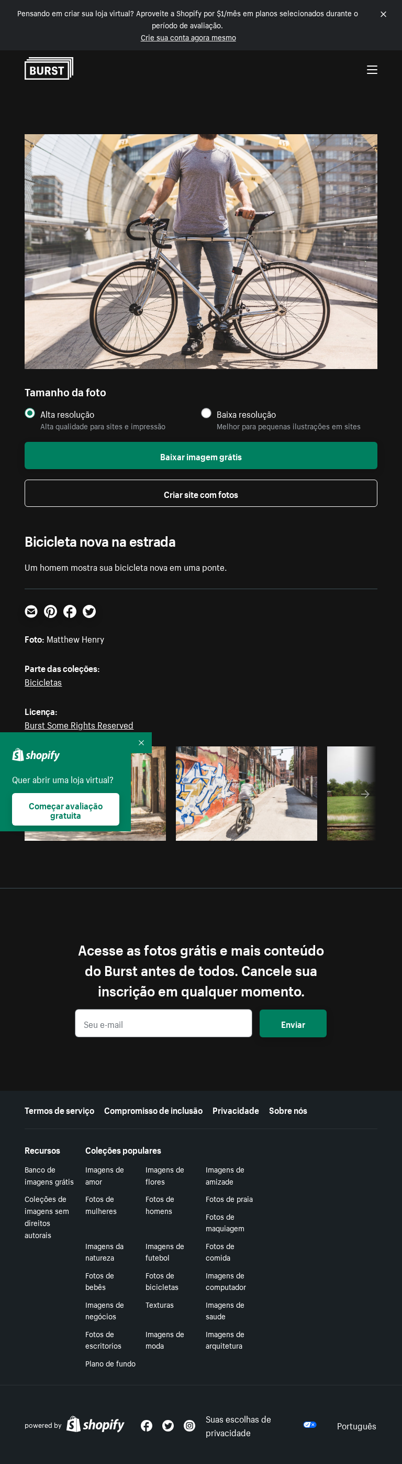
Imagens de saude (225, 1310)
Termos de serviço (59, 1109)
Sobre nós (288, 1109)
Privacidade (236, 1109)
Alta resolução (67, 414)
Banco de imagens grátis (49, 1175)
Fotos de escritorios (103, 1339)
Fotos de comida (220, 1251)
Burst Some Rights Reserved (79, 724)
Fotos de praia (229, 1198)
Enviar (293, 1023)
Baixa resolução (246, 414)
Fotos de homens (160, 1204)
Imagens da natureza (104, 1251)
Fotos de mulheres (101, 1204)
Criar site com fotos (201, 493)
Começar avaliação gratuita (66, 809)
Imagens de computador (226, 1281)
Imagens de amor (104, 1175)
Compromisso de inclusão (153, 1109)
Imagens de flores (165, 1175)
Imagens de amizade (225, 1175)
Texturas (160, 1304)
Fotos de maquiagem (225, 1222)
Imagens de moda (165, 1339)
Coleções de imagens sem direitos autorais (47, 1216)
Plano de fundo (110, 1363)
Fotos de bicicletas (162, 1281)
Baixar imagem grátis (201, 455)
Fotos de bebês (99, 1281)
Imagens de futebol (165, 1251)
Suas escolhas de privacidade (238, 1424)
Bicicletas (43, 681)
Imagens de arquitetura (225, 1339)
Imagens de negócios (104, 1310)
